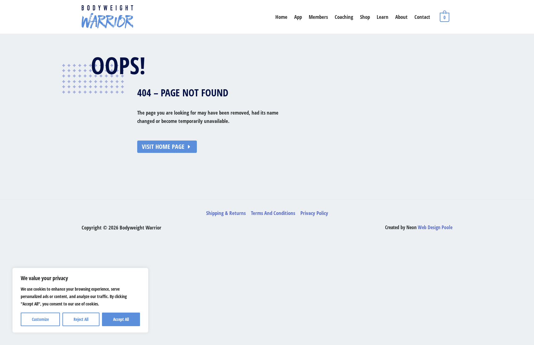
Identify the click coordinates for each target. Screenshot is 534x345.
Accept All (121, 319)
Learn (382, 16)
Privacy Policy (314, 213)
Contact (422, 16)
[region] (80, 300)
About (401, 16)
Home (281, 16)
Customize (40, 319)
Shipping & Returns (226, 213)
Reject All (81, 319)
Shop (365, 16)
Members (318, 16)
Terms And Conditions (273, 213)
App (298, 16)
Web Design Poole (435, 227)
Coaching (344, 16)
